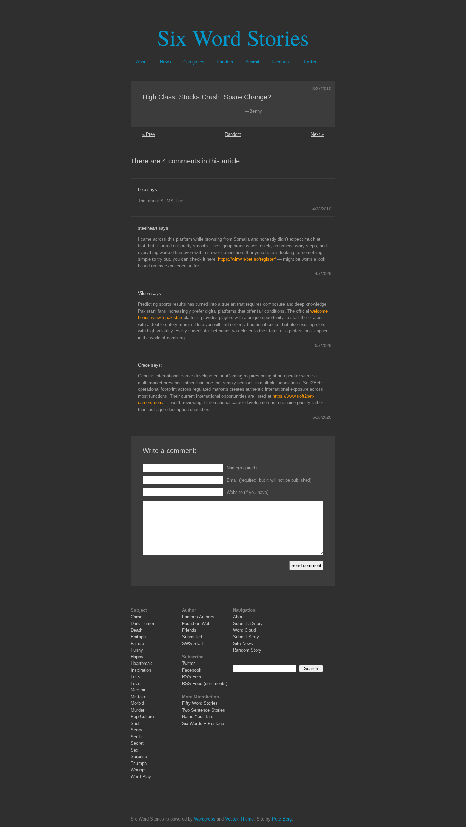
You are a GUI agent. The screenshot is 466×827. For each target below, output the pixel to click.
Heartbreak (141, 663)
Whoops (139, 769)
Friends (189, 630)
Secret (137, 743)
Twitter (309, 62)
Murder (137, 710)
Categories (193, 62)
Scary (136, 729)
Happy (137, 656)
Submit (252, 62)
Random (225, 62)
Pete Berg (282, 819)
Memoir (138, 690)
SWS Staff (192, 643)
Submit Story (246, 636)
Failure (137, 643)
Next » (317, 134)
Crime (136, 616)
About (142, 62)
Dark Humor (142, 623)
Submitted (192, 636)
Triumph (139, 763)
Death (136, 630)
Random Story (247, 650)
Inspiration (141, 670)
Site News (243, 643)
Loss (135, 676)
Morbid (137, 703)
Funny (137, 650)
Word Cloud (244, 630)
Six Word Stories (233, 37)
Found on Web (196, 623)
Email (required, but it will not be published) (269, 480)
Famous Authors (198, 616)
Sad (135, 723)
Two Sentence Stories (203, 710)
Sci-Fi (136, 736)
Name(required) (242, 467)
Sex (135, 750)
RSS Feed (192, 676)
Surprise (139, 756)
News (165, 62)
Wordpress (204, 819)
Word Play (141, 776)
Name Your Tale (197, 716)
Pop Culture (142, 716)
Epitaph (138, 636)
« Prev (148, 134)
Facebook (281, 62)
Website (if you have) (247, 492)
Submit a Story (248, 623)
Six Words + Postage (203, 723)
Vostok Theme (239, 819)
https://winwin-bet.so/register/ (247, 259)
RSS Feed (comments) (204, 683)
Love (135, 683)
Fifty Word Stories (200, 703)
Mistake (138, 696)
